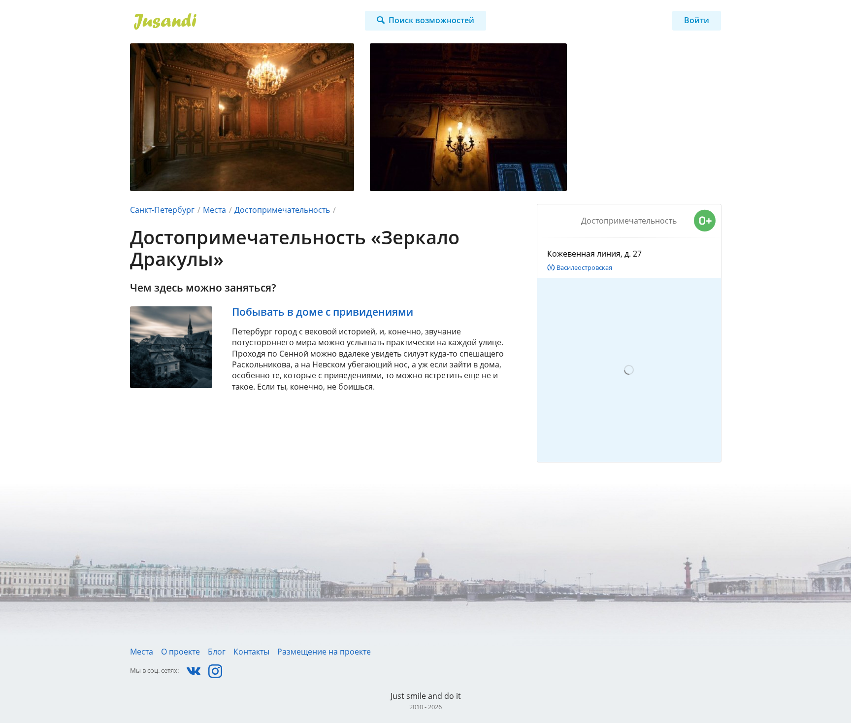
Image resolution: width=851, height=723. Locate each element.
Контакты (251, 651)
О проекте (180, 651)
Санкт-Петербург (162, 209)
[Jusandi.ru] (222, 22)
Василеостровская (584, 267)
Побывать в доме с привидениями (322, 312)
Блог (217, 651)
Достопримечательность (282, 209)
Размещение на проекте (324, 651)
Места (214, 209)
